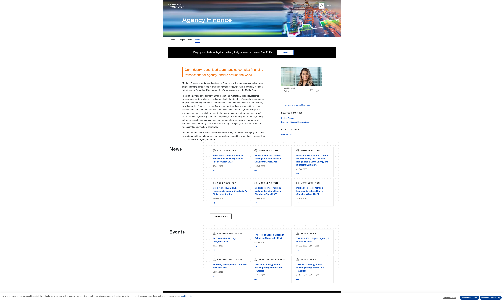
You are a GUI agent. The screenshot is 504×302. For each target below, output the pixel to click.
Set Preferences (449, 297)
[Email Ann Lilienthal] (311, 90)
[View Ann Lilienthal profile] (301, 80)
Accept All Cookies (469, 297)
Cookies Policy (187, 296)
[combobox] (308, 6)
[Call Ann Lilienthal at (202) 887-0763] (317, 90)
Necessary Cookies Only (490, 297)
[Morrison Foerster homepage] (176, 6)
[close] (332, 51)
